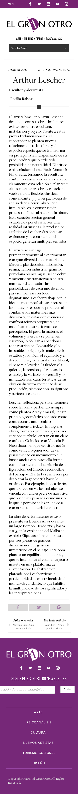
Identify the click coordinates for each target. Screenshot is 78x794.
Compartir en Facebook (18, 607)
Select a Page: (19, 48)
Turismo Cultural (39, 753)
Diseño (39, 763)
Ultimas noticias (59, 70)
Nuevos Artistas (38, 743)
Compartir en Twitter (39, 607)
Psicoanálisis (39, 722)
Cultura (38, 733)
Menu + (13, 4)
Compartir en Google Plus (60, 607)
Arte (41, 70)
